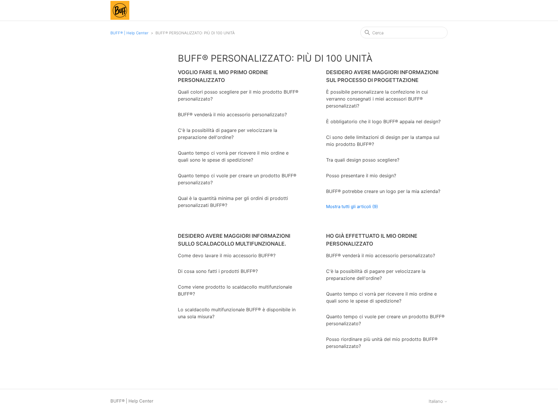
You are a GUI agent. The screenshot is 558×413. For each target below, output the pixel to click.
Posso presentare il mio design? (361, 175)
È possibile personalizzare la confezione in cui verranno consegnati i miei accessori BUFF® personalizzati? (377, 99)
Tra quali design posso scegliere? (362, 160)
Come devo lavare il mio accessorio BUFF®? (227, 255)
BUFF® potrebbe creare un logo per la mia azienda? (383, 191)
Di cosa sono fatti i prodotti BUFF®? (218, 271)
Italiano (436, 401)
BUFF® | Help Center (129, 33)
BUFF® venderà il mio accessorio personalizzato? (232, 114)
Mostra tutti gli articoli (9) (352, 206)
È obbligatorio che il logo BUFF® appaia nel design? (383, 121)
